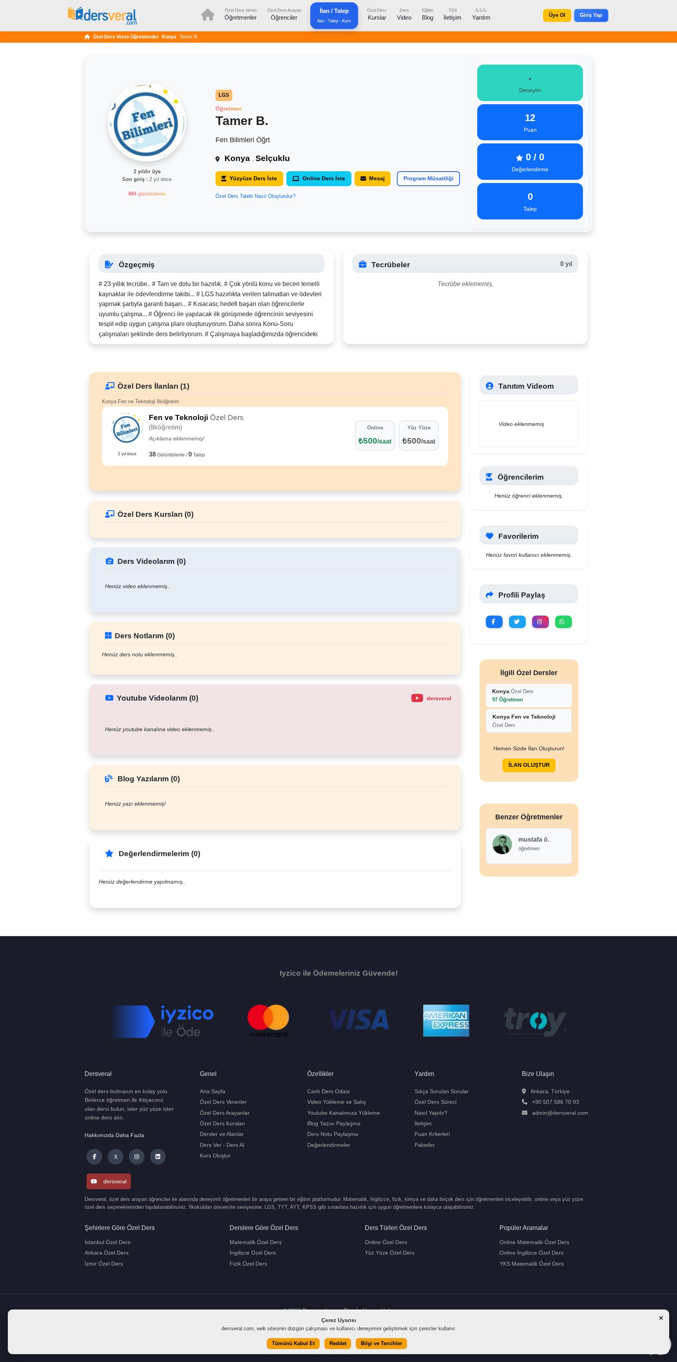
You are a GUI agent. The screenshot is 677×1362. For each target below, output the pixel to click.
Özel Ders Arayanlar (225, 1113)
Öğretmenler (240, 14)
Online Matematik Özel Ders (534, 1242)
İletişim (452, 14)
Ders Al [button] (235, 1145)
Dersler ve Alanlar (222, 1134)
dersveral (115, 1181)
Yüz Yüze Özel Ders (390, 1253)
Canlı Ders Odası (328, 1091)
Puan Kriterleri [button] (432, 1134)
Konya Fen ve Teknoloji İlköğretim (140, 401)
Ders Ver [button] (210, 1145)
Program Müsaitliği (429, 178)
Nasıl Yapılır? (431, 1113)
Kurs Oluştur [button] (215, 1155)
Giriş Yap (591, 15)
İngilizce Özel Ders (253, 1253)
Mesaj (377, 178)
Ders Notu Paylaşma (332, 1134)
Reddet (337, 1344)
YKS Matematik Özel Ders (532, 1264)
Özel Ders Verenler (223, 1102)
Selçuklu (272, 158)
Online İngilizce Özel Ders (531, 1253)
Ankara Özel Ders (107, 1253)
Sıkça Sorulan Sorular (442, 1091)
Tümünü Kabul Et (293, 1344)
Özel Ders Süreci (435, 1102)
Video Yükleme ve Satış (336, 1102)
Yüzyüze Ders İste (253, 178)
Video (404, 14)
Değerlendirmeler (328, 1145)
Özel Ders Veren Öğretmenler (126, 37)
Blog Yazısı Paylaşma (333, 1123)
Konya (169, 37)
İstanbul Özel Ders (107, 1242)
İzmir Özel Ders (104, 1264)
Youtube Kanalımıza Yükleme (343, 1113)
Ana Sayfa (212, 1091)
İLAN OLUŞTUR (529, 765)
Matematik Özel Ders (256, 1242)
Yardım (481, 14)
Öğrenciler (284, 14)
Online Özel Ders (386, 1242)
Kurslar (377, 14)
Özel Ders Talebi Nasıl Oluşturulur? (255, 196)
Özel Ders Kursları (222, 1123)
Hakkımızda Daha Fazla (114, 1135)
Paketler (425, 1145)
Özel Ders (513, 695)
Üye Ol (556, 15)
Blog (427, 14)
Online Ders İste (323, 178)
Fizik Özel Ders (248, 1264)
